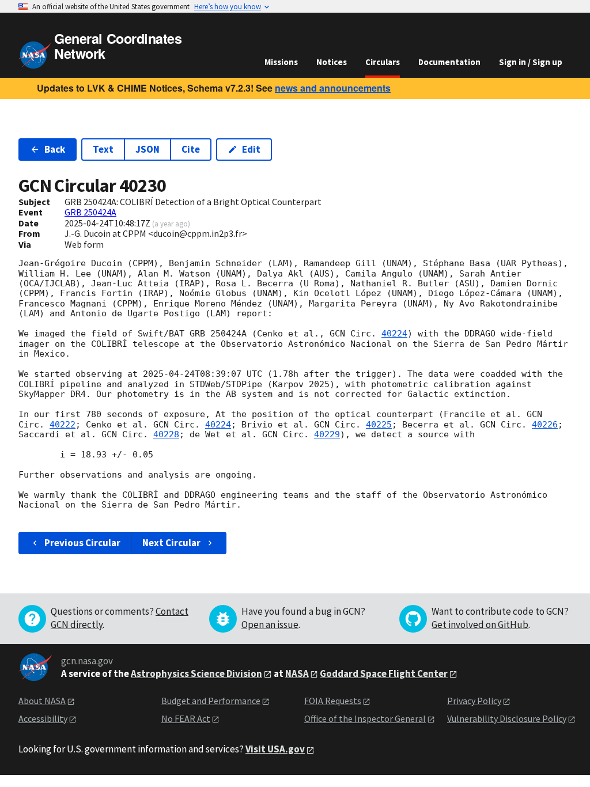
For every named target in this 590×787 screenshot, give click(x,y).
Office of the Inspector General (365, 718)
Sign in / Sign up (530, 61)
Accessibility (42, 718)
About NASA (42, 700)
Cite (190, 149)
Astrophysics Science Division (196, 673)
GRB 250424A (90, 212)
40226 (545, 424)
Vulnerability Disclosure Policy (506, 718)
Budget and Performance (210, 700)
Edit (251, 149)
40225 (379, 424)
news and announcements (333, 87)
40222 (62, 424)
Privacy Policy (474, 700)
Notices (331, 61)
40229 (327, 434)
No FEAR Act (185, 718)
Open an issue (269, 624)
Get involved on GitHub (480, 624)
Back (54, 149)
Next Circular (171, 542)
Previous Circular (82, 542)
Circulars (382, 61)
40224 (394, 333)
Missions (281, 61)
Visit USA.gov (275, 749)
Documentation (449, 61)
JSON (147, 149)
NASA (297, 673)
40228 (166, 434)
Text (103, 149)
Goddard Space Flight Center (384, 673)
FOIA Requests (332, 700)
